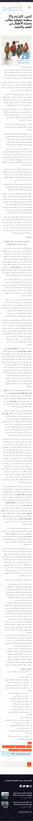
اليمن (29, 743)
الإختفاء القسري (20, 747)
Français (25, 2)
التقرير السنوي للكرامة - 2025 (20, 754)
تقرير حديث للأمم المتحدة (24, 494)
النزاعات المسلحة (26, 750)
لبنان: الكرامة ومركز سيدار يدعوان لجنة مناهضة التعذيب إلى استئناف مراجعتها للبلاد (22, 804)
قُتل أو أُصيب (12, 401)
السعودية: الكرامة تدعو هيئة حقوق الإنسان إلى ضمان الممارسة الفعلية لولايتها (22, 795)
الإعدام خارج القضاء (9, 747)
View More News (24, 812)
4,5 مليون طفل (7, 413)
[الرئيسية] (12, 7)
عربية (30, 2)
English (21, 2)
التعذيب (29, 747)
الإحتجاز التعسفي (14, 750)
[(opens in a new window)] (21, 786)
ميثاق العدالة (15, 267)
